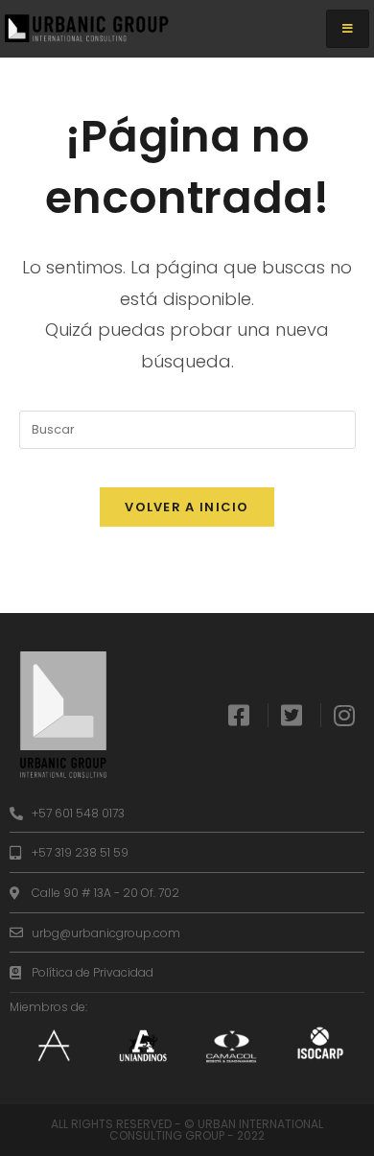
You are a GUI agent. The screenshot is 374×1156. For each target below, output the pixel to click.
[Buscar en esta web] (187, 428)
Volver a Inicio (187, 507)
